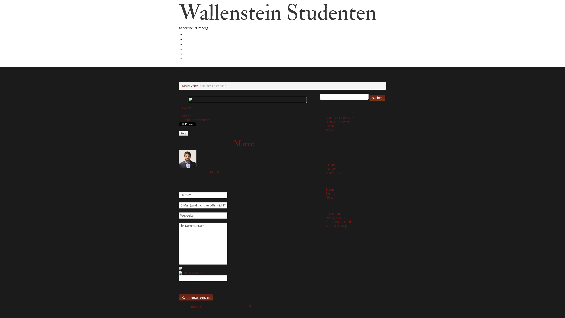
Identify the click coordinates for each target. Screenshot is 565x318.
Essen (330, 126)
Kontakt (191, 58)
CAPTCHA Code (190, 285)
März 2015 (333, 173)
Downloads (193, 49)
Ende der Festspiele (339, 118)
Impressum (198, 307)
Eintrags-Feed (335, 218)
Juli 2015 (331, 165)
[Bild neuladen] (190, 273)
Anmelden (333, 214)
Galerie (190, 44)
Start (188, 34)
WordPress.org (336, 225)
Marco (186, 116)
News (330, 130)
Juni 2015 (332, 169)
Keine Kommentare (197, 120)
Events (194, 86)
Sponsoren (193, 54)
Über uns (192, 39)
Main (185, 86)
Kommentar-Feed (338, 222)
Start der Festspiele (339, 122)
